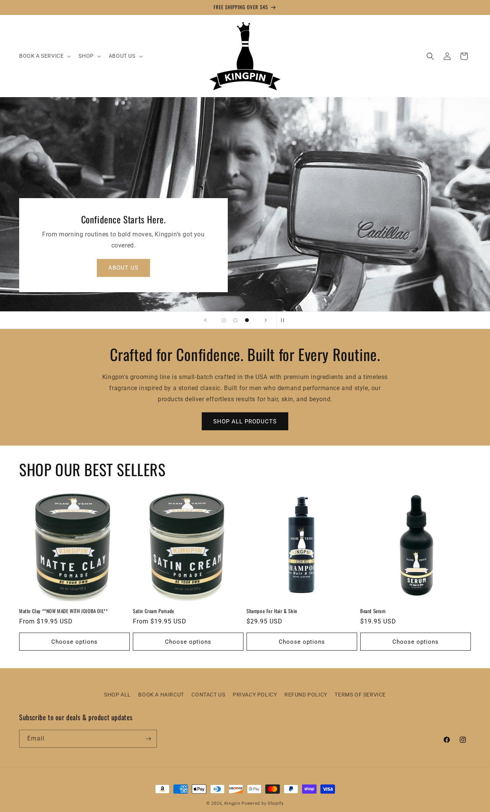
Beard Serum (373, 611)
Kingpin (232, 803)
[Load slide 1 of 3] (224, 320)
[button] (44, 56)
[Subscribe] (148, 739)
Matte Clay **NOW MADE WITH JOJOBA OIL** (63, 611)
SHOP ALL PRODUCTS (245, 421)
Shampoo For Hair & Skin (272, 611)
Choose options (74, 641)
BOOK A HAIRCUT (161, 695)
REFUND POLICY (305, 695)
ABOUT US (123, 268)
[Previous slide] (205, 320)
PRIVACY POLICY (255, 695)
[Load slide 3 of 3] (247, 320)
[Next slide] (265, 320)
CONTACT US (208, 695)
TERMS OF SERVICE (360, 695)
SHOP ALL (117, 695)
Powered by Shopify (263, 803)
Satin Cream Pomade (153, 611)
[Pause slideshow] (284, 320)
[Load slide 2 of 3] (235, 320)
